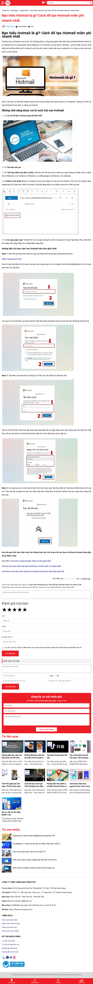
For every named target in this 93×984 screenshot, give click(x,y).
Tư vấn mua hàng (8, 941)
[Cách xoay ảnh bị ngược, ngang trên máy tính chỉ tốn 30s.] (6, 861)
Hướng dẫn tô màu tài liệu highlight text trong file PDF (34, 836)
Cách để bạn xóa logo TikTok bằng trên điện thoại (33, 786)
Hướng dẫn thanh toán (10, 952)
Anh (51, 676)
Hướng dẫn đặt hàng (9, 948)
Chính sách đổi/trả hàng (11, 924)
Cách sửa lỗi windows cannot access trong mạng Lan (34, 868)
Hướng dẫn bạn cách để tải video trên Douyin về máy (34, 757)
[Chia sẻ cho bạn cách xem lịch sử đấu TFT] (6, 853)
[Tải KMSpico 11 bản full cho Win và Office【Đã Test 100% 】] (6, 845)
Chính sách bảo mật (9, 927)
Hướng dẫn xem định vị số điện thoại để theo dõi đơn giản (57, 786)
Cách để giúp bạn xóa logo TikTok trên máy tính (11, 786)
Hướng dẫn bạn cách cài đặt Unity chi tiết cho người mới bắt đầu (12, 757)
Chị (57, 676)
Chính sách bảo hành (9, 920)
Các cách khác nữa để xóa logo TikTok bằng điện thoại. (79, 757)
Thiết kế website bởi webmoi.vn (70, 975)
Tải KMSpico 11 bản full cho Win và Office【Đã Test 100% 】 (37, 844)
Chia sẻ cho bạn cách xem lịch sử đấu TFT (29, 852)
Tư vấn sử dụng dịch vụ (10, 944)
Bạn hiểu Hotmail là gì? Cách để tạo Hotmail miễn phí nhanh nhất (43, 17)
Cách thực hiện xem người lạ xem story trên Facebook (79, 786)
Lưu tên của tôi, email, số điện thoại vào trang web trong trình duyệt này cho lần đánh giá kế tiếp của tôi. (43, 647)
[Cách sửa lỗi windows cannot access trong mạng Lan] (6, 869)
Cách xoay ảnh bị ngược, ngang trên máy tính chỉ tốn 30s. (35, 860)
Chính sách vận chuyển (10, 931)
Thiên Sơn (10, 27)
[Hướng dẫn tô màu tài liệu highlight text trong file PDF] (6, 837)
